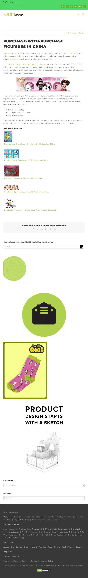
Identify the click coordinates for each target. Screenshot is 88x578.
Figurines (74, 53)
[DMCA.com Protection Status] (44, 570)
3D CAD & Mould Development (55, 529)
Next (80, 33)
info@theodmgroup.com (11, 2)
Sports (57, 547)
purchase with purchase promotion (29, 64)
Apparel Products (22, 520)
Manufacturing (35, 532)
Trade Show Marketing (13, 538)
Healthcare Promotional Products (18, 517)
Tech (64, 547)
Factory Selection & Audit (15, 532)
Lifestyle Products (64, 517)
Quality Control (51, 532)
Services (7, 524)
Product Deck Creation (29, 529)
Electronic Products (45, 517)
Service (79, 547)
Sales (24, 561)
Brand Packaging (58, 535)
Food (50, 547)
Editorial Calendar (11, 556)
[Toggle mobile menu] (83, 14)
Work (16, 524)
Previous (72, 33)
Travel (71, 547)
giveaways (15, 59)
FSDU (46, 535)
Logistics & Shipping (69, 532)
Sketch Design (10, 529)
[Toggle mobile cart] (78, 14)
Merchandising (46, 561)
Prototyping (76, 529)
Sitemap (60, 565)
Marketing (32, 561)
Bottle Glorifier (75, 535)
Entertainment (30, 547)
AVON (6, 53)
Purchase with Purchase (30, 535)
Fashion (42, 547)
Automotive (8, 547)
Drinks (19, 547)
